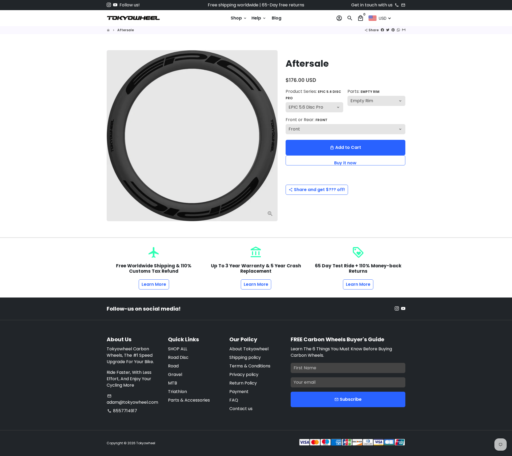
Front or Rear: (306, 120)
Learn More (154, 284)
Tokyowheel (145, 443)
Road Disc (178, 357)
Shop (239, 18)
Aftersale (125, 30)
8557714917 (122, 411)
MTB (172, 383)
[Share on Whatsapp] (398, 30)
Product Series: (313, 94)
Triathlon (177, 391)
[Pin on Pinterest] (393, 30)
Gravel (175, 374)
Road (173, 366)
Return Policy (243, 383)
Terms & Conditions (249, 366)
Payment (239, 391)
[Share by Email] (403, 30)
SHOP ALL (177, 349)
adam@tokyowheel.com (132, 399)
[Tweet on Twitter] (387, 30)
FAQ (233, 400)
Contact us (241, 409)
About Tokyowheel (249, 349)
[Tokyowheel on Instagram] (109, 5)
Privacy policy (243, 374)
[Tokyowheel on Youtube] (115, 5)
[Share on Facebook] (382, 30)
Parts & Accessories (189, 400)
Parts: (363, 91)
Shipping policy (245, 357)
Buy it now (345, 162)
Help (258, 18)
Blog (276, 18)
